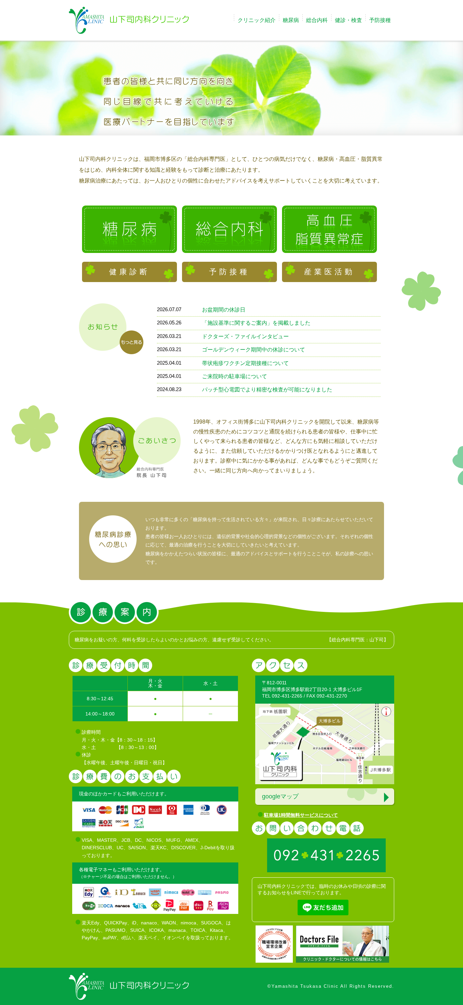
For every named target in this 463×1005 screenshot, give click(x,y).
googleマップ (280, 796)
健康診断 (129, 272)
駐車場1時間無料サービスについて (301, 815)
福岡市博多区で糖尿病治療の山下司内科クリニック (129, 20)
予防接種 (229, 272)
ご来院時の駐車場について (234, 376)
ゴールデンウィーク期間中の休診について (253, 349)
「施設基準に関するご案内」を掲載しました (256, 323)
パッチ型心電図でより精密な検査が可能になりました (267, 389)
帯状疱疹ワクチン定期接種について (245, 363)
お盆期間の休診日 (223, 310)
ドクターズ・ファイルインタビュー (245, 336)
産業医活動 (329, 272)
